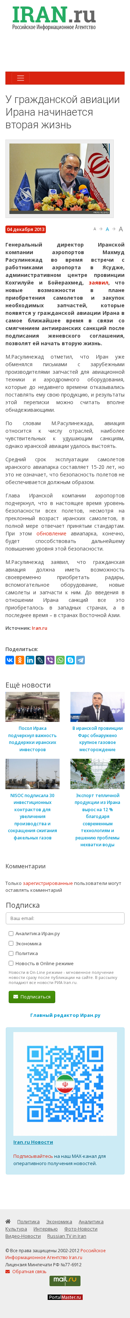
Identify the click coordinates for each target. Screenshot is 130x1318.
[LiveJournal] (40, 660)
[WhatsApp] (60, 660)
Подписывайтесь (33, 1156)
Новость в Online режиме (44, 963)
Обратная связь (29, 1271)
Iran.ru (39, 628)
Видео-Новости (23, 1236)
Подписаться (35, 996)
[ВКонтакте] (9, 660)
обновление (53, 533)
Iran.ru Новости (33, 1142)
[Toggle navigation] (21, 78)
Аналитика (91, 1221)
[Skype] (70, 660)
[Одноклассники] (20, 660)
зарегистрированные (48, 883)
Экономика (28, 943)
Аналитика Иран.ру (37, 933)
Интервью (46, 1228)
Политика (26, 953)
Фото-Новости (81, 1228)
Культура (16, 1228)
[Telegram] (80, 660)
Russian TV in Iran (66, 1236)
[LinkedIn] (30, 660)
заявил (98, 282)
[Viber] (50, 660)
